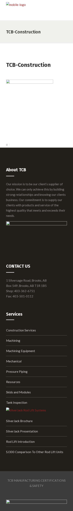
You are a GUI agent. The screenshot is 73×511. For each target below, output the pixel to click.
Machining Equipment (20, 351)
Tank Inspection (16, 402)
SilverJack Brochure (19, 421)
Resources (13, 382)
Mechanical (13, 361)
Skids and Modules (18, 392)
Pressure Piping (17, 371)
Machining (13, 340)
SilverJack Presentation (22, 431)
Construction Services (21, 330)
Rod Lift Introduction (20, 441)
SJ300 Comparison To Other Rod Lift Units (34, 452)
